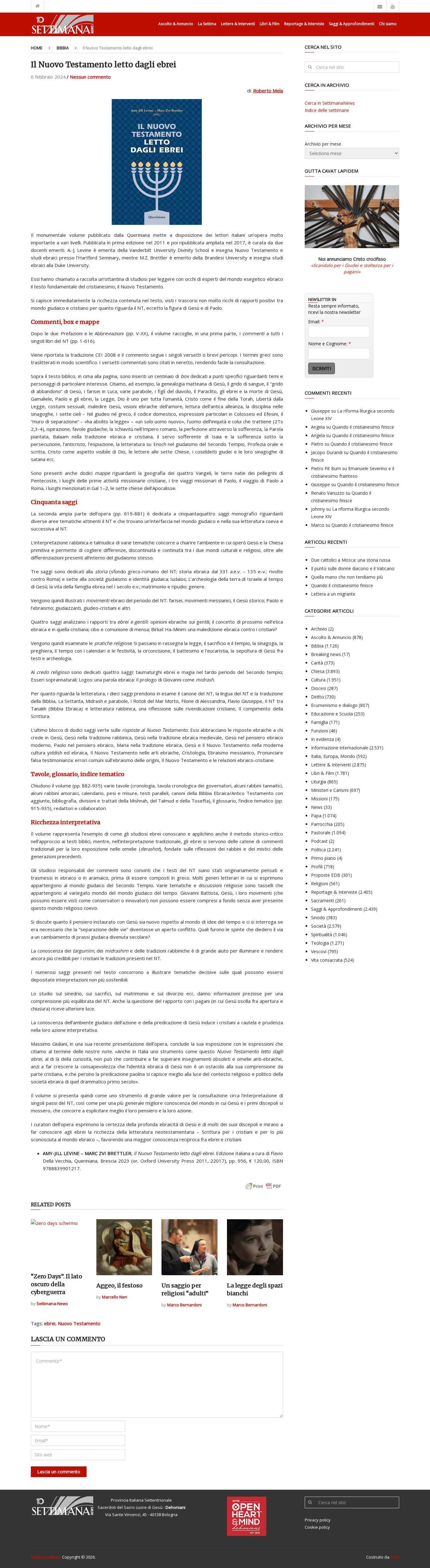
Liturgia (318, 782)
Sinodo (318, 917)
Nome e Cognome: (329, 344)
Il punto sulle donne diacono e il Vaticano (352, 568)
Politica (318, 850)
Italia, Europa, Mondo (333, 756)
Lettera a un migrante (333, 594)
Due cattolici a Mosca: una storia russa (350, 560)
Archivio (319, 629)
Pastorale (321, 833)
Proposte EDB (325, 875)
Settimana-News (52, 1303)
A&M (394, 1557)
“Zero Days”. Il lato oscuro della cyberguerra (56, 1284)
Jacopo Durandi (326, 452)
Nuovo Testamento (79, 1323)
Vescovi (318, 951)
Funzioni (319, 731)
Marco (317, 525)
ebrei (49, 1323)
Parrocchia (322, 824)
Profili (317, 867)
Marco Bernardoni (184, 1305)
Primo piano (323, 858)
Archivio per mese (323, 144)
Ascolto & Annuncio (175, 23)
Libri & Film (270, 23)
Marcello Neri (114, 1297)
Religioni (319, 884)
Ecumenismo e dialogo (334, 705)
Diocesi (318, 688)
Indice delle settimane (327, 110)
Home (36, 48)
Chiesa (318, 671)
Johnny (318, 509)
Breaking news (326, 654)
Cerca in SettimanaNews (330, 103)
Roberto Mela (268, 90)
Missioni (319, 799)
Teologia (320, 943)
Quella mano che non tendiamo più (347, 577)
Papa (316, 816)
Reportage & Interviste (304, 23)
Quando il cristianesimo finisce (363, 427)
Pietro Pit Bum (326, 468)
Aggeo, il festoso (119, 1285)
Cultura (318, 680)
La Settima (207, 23)
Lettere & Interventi (238, 23)
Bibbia (63, 48)
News (317, 807)
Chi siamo (388, 23)
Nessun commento (90, 77)
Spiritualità (321, 934)
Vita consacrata (326, 960)
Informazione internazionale (339, 748)
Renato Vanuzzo (327, 493)
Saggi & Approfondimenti (351, 23)
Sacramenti (322, 901)
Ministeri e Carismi (329, 790)
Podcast (319, 841)
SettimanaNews (46, 1557)
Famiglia (319, 722)
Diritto (317, 697)
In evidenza (322, 739)
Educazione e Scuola (332, 714)
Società (318, 926)
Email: (316, 322)
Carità (317, 663)
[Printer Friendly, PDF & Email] (263, 1189)
